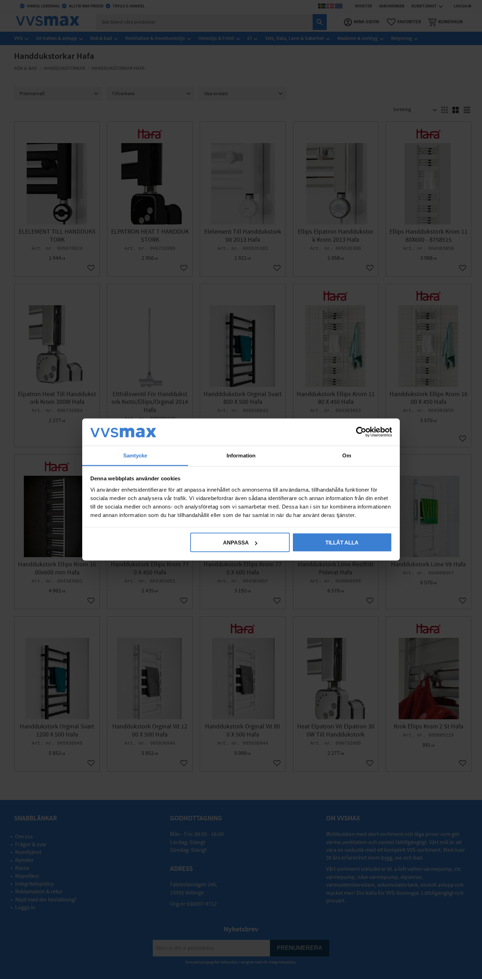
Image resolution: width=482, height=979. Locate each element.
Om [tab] (346, 455)
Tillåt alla (342, 543)
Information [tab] (241, 455)
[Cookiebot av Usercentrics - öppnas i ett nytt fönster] (361, 432)
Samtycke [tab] (135, 455)
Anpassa (236, 543)
